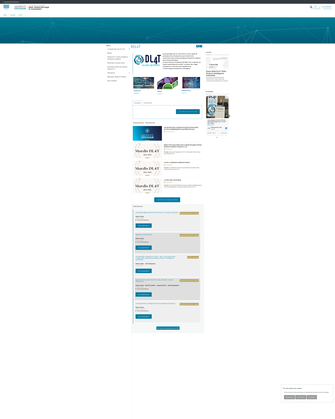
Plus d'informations (143, 220)
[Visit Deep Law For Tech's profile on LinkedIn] (209, 128)
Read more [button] (211, 124)
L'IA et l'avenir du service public (177, 162)
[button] (206, 116)
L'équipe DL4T (186, 90)
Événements (148, 103)
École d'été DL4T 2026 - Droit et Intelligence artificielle (216, 73)
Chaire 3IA (137, 90)
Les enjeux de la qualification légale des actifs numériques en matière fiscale (181, 128)
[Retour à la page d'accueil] (32, 7)
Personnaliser (301, 397)
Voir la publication (143, 225)
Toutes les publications (167, 200)
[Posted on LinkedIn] (226, 128)
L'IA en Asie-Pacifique (172, 180)
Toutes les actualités (188, 111)
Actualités (137, 103)
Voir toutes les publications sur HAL (168, 328)
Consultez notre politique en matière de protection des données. (307, 392)
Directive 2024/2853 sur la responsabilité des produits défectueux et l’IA (183, 146)
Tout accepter (289, 397)
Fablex (159, 91)
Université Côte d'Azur (11, 2)
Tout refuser (312, 397)
